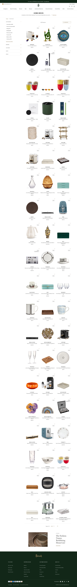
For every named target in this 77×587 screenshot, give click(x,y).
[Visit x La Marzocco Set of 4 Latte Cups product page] (32, 75)
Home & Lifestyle (49, 8)
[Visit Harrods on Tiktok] (64, 581)
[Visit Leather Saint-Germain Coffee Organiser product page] (48, 149)
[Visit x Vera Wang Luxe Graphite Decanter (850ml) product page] (32, 173)
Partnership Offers (43, 567)
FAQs (40, 569)
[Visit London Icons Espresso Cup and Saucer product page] (32, 274)
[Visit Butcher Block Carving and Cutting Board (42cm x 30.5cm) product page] (48, 348)
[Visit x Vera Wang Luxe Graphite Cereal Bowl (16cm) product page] (48, 448)
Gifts (63, 8)
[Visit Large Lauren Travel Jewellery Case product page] (32, 499)
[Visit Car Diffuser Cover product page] (32, 51)
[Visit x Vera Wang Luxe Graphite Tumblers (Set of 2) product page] (63, 274)
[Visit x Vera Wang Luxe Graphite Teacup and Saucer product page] (63, 249)
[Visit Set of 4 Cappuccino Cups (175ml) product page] (63, 448)
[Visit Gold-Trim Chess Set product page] (63, 149)
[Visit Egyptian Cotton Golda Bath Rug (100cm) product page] (48, 324)
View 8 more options (9, 41)
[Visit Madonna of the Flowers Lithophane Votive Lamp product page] (48, 173)
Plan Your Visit (10, 565)
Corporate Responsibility (59, 567)
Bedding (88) (9, 30)
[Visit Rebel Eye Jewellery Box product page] (63, 26)
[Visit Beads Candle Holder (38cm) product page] (48, 26)
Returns (25, 567)
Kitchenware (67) (9, 32)
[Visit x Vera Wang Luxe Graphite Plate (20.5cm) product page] (48, 249)
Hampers (25, 574)
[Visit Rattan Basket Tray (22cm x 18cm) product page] (63, 374)
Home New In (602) (10, 24)
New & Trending (13, 8)
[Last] (57, 526)
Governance (57, 574)
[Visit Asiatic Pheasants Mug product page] (63, 299)
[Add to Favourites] (39, 26)
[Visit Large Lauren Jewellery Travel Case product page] (32, 474)
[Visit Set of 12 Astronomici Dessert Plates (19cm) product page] (63, 424)
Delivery (25, 565)
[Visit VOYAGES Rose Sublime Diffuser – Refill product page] (48, 51)
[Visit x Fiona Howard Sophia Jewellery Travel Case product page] (48, 274)
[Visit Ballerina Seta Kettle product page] (32, 223)
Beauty (30, 8)
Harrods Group (57, 565)
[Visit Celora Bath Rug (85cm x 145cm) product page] (48, 398)
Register (73, 4)
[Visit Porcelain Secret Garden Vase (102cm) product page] (48, 223)
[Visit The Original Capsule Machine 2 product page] (48, 124)
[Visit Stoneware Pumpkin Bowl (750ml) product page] (32, 374)
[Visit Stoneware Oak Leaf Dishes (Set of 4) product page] (48, 75)
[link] (38, 539)
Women (20, 8)
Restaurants (10, 569)
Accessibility (10, 584)
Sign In (71, 4)
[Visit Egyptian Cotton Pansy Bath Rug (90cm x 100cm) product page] (32, 398)
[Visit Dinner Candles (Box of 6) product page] (63, 100)
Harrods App (26, 576)
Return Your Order (27, 572)
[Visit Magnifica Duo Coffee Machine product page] (48, 374)
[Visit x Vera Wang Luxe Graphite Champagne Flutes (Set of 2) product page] (32, 348)
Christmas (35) (9, 39)
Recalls (41, 574)
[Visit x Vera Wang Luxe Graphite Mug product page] (32, 299)
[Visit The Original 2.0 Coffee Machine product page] (63, 324)
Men (26, 8)
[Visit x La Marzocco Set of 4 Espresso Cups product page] (63, 75)
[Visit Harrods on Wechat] (68, 581)
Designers (6, 8)
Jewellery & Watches (39, 8)
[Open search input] (69, 6)
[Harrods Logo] (38, 555)
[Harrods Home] (38, 5)
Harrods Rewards (42, 565)
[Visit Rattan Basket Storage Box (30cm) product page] (63, 51)
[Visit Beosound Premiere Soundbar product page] (48, 199)
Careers (56, 569)
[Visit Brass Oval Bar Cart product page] (63, 124)
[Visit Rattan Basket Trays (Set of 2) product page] (48, 299)
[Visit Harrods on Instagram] (62, 581)
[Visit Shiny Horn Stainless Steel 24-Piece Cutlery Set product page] (32, 249)
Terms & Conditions (16, 584)
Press (56, 572)
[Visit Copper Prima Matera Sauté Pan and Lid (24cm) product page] (63, 474)
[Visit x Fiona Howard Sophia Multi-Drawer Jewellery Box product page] (63, 173)
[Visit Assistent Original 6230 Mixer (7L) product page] (48, 499)
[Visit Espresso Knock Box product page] (48, 100)
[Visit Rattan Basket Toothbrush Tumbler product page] (32, 124)
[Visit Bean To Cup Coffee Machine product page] (48, 424)
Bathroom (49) (9, 36)
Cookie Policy (42, 576)
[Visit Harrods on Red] (66, 581)
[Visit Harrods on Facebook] (60, 581)
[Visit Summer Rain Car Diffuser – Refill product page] (32, 100)
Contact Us (41, 572)
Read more (54, 14)
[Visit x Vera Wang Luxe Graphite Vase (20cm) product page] (32, 448)
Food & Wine (57, 8)
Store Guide (10, 567)
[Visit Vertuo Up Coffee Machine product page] (32, 26)
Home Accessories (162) (11, 26)
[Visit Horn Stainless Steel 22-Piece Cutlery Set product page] (63, 398)
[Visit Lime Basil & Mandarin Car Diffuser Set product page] (48, 474)
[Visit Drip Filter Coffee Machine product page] (63, 199)
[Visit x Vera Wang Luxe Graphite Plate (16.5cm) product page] (63, 348)
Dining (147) (8, 28)
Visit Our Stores (70, 8)
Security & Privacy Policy (24, 584)
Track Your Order (27, 569)
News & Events (10, 572)
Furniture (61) (9, 34)
